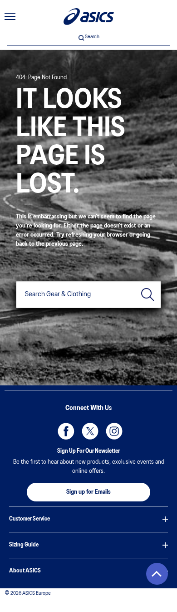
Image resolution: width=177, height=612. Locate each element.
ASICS (89, 16)
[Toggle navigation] (10, 16)
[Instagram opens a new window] (112, 429)
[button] (157, 574)
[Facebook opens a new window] (64, 429)
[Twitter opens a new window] (88, 429)
